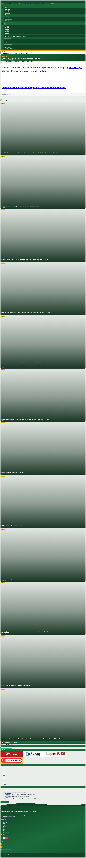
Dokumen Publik (7, 22)
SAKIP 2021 (7, 30)
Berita (3, 52)
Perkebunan (7, 47)
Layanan (5, 825)
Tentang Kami (7, 9)
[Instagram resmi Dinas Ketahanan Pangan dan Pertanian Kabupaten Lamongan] (7, 838)
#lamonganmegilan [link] (33, 87)
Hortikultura (7, 45)
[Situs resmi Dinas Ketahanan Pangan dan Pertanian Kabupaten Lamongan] (2, 838)
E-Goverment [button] (7, 34)
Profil (4, 823)
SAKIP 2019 (7, 27)
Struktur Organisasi (8, 11)
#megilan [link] (18, 87)
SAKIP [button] (5, 24)
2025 (6, 41)
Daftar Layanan (8, 20)
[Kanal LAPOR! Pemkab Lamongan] (4, 838)
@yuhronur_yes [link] (74, 67)
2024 (6, 39)
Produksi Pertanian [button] (8, 44)
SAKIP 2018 (7, 26)
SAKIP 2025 (7, 33)
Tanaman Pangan (8, 48)
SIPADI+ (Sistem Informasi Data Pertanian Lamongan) (15, 36)
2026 (6, 42)
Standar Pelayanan (8, 19)
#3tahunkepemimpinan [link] (54, 87)
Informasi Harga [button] (7, 38)
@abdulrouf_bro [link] (37, 71)
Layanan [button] (6, 16)
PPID (4, 830)
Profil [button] (5, 7)
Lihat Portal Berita (5, 802)
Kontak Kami (7, 13)
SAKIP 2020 (7, 29)
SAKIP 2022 (7, 31)
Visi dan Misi (7, 10)
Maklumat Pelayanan (9, 17)
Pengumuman (6, 827)
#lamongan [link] (8, 87)
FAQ (4, 829)
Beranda (5, 822)
